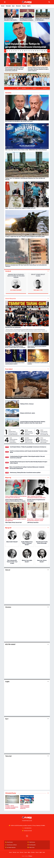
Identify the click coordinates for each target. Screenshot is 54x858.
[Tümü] (48, 477)
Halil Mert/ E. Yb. (38, 290)
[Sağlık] (48, 681)
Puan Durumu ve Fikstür (12, 844)
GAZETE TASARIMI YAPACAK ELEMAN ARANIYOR (24, 807)
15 (35, 50)
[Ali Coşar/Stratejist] (16, 283)
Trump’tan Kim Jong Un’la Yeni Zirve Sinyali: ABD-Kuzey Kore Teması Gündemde (44, 433)
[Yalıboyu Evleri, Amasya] (12, 404)
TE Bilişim (30, 856)
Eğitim (29, 6)
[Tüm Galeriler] (48, 369)
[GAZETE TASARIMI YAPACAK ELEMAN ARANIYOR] (27, 799)
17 (40, 50)
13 (31, 50)
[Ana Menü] (4, 2)
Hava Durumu (10, 842)
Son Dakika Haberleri (11, 847)
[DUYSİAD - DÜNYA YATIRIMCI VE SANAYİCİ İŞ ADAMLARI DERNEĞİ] (12, 799)
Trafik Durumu (32, 842)
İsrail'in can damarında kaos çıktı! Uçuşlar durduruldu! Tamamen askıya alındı (44, 441)
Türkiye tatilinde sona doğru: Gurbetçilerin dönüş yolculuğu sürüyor (13, 441)
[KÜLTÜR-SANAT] (48, 644)
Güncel (7, 570)
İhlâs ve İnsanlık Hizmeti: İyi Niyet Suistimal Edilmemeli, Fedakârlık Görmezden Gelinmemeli (29, 433)
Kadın (44, 852)
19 (44, 50)
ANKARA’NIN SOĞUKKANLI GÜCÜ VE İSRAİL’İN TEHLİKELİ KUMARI (16, 276)
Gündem (8, 607)
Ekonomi (18, 6)
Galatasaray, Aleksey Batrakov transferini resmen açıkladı (25, 472)
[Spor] (48, 718)
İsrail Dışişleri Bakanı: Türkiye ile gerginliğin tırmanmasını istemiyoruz (28, 446)
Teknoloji (8, 6)
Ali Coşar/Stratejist (16, 290)
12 (29, 50)
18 (42, 50)
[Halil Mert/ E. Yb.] (38, 283)
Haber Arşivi (31, 847)
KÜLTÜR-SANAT (10, 644)
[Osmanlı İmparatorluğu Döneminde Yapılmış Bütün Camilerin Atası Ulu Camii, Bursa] (12, 422)
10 (24, 50)
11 (26, 50)
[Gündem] (48, 607)
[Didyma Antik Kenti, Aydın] (12, 413)
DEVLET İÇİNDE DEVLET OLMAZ (38, 275)
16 (37, 50)
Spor (13, 6)
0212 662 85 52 (27, 828)
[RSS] (27, 836)
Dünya (41, 430)
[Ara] (49, 2)
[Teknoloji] (48, 756)
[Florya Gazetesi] (27, 2)
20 (46, 50)
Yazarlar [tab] (8, 271)
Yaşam (24, 6)
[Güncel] (48, 569)
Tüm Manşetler (32, 844)
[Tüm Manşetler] (48, 298)
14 (33, 50)
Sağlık (7, 681)
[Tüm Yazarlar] (48, 271)
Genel (2, 6)
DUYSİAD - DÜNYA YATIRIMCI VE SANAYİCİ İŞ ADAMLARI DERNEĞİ (11, 807)
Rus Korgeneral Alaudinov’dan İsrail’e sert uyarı (29, 441)
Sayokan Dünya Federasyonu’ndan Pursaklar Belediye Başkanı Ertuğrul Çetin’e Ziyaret (13, 433)
